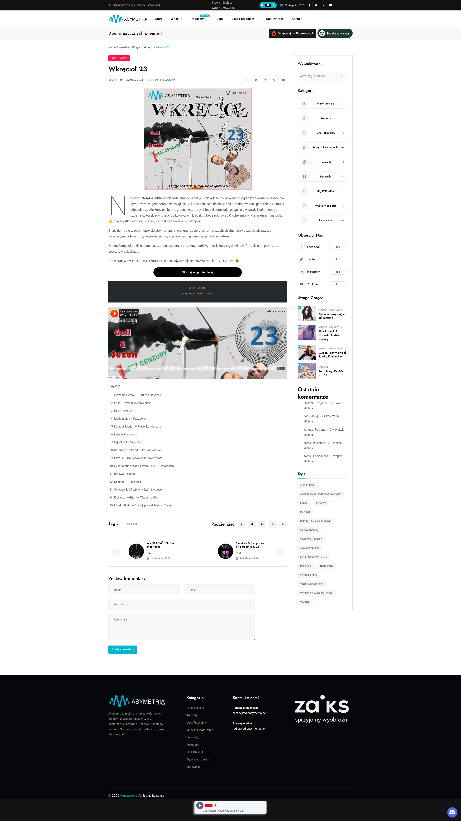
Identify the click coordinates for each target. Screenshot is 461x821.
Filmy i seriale (195, 707)
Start (158, 19)
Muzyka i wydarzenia (330, 310)
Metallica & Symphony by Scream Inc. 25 (250, 545)
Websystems (128, 795)
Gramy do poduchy (311, 538)
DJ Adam (305, 511)
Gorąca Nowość (309, 529)
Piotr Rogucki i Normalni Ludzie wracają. (329, 335)
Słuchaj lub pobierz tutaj (197, 272)
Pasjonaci (306, 565)
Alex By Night (307, 484)
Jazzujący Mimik (309, 547)
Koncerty (192, 715)
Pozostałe (192, 744)
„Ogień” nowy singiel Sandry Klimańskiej (332, 355)
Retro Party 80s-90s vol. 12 (330, 373)
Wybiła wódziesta (197, 759)
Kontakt (297, 19)
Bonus (303, 502)
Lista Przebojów (243, 19)
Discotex (321, 502)
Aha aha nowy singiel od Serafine (332, 316)
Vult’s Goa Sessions (311, 583)
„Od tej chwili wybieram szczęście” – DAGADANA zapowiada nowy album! (156, 5)
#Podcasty (119, 58)
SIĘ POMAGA (194, 752)
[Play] (200, 805)
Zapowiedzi (193, 767)
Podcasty (199, 18)
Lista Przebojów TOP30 (313, 556)
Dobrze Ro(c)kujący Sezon (315, 520)
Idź (338, 247)
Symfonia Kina (308, 574)
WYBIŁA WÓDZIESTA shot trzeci (160, 545)
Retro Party (326, 565)
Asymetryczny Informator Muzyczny (320, 493)
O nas (175, 19)
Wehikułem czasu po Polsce (316, 592)
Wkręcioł (131, 524)
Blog (219, 19)
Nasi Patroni (274, 19)
